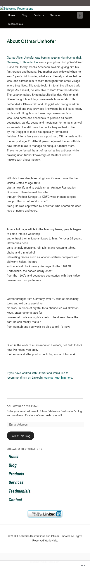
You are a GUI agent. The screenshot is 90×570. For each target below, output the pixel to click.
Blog (24, 15)
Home (11, 15)
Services (55, 15)
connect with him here (58, 377)
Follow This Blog (20, 436)
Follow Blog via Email (23, 406)
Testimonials (15, 24)
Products (38, 15)
